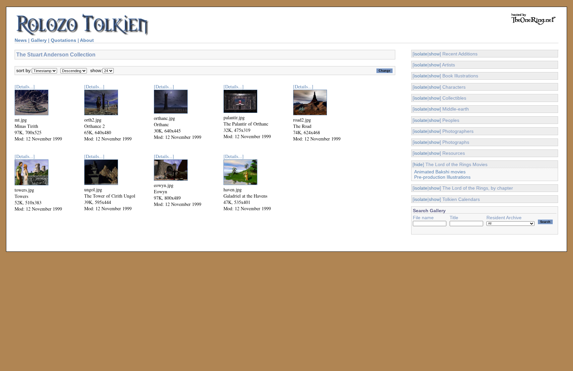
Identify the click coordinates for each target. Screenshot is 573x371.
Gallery (39, 40)
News (21, 40)
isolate (420, 53)
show (434, 53)
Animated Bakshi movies (440, 171)
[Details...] (25, 86)
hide (418, 164)
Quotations (63, 40)
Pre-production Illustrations (442, 177)
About (87, 40)
